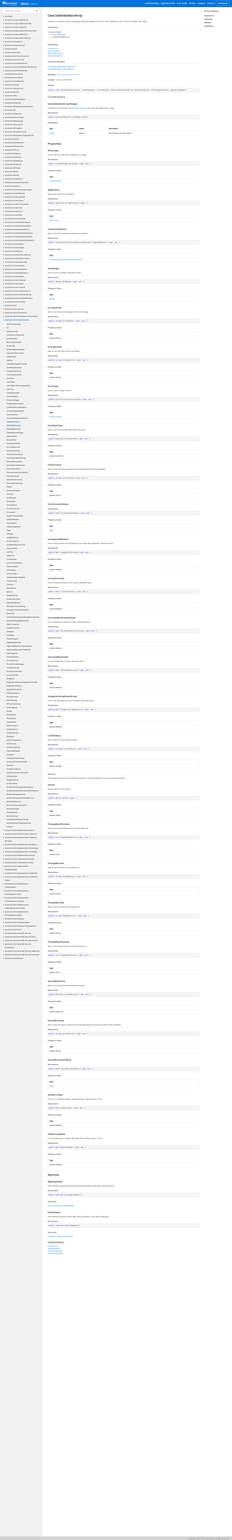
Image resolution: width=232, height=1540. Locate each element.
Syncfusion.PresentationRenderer (17, 182)
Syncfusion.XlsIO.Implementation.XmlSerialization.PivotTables (17, 906)
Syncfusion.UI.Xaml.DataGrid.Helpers (18, 226)
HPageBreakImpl (13, 537)
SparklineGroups (12, 733)
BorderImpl (11, 346)
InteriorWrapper (12, 566)
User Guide (182, 3)
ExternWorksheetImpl (14, 483)
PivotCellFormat (12, 660)
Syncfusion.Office (11, 96)
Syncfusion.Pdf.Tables (12, 168)
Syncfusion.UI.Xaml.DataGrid (15, 219)
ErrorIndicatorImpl (13, 447)
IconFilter (10, 552)
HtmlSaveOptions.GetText (16, 545)
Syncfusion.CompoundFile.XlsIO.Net (18, 38)
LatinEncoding (12, 581)
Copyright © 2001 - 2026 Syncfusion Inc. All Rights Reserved (208, 1539)
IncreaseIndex (12, 559)
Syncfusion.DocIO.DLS (13, 52)
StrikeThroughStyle (13, 747)
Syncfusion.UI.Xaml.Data (13, 215)
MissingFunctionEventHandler (17, 610)
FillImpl (9, 487)
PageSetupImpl (12, 653)
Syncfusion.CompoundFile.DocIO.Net (18, 23)
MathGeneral (11, 588)
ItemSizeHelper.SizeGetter (16, 577)
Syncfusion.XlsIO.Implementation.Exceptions (21, 844)
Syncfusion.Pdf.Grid (12, 139)
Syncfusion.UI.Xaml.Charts (14, 200)
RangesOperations (13, 693)
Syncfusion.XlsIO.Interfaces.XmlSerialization (20, 926)
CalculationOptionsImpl (15, 353)
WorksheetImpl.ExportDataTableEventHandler (18, 817)
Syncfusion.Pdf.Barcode (13, 114)
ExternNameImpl (13, 476)
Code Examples (152, 3)
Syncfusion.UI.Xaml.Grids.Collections (18, 255)
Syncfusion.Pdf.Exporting (14, 121)
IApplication (54, 220)
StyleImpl (10, 754)
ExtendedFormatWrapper (16, 465)
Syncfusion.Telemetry (12, 186)
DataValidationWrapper (15, 433)
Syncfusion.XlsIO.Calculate (14, 309)
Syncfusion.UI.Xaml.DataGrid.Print (17, 229)
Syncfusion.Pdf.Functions (14, 124)
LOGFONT (10, 584)
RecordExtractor (12, 697)
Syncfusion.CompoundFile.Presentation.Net (20, 31)
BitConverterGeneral (14, 342)
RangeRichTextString (14, 689)
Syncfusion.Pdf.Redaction (14, 161)
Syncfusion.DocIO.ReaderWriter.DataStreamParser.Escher (16, 72)
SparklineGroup (12, 729)
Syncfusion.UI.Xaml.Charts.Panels (17, 204)
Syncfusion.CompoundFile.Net (16, 27)
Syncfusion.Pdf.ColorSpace (14, 117)
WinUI (25, 3)
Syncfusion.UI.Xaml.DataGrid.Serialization (19, 240)
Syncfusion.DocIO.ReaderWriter (16, 63)
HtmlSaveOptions (13, 541)
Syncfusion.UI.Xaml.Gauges (14, 247)
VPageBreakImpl (12, 780)
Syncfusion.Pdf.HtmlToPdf (14, 143)
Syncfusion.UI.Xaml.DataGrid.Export (17, 222)
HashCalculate (12, 523)
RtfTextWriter (11, 715)
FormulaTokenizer (13, 508)
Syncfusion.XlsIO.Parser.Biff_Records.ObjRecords (22, 951)
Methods (207, 22)
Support (201, 3)
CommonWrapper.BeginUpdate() (61, 1205)
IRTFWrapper (11, 570)
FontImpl (10, 494)
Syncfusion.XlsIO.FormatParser (16, 313)
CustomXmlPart (12, 414)
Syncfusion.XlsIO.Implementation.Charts (19, 830)
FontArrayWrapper (13, 490)
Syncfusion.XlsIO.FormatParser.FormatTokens (21, 316)
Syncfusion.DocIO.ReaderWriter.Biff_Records (21, 67)
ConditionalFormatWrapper (16, 407)
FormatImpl (11, 501)
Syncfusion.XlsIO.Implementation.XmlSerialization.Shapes (17, 913)
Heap (8, 530)
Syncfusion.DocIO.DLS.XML (14, 60)
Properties (208, 19)
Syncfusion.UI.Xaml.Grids (14, 251)
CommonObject (12, 396)
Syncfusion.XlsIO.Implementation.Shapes (19, 859)
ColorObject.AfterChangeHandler (18, 385)
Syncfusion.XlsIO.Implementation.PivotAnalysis (22, 848)
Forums (210, 3)
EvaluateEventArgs (13, 451)
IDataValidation (54, 51)
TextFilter (10, 765)
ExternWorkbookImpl (14, 480)
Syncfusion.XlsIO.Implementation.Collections (21, 834)
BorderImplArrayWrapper (16, 349)
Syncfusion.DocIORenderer (14, 81)
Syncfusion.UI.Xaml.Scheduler (15, 280)
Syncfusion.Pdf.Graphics (13, 128)
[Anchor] (46, 96)
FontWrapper (11, 498)
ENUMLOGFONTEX (13, 443)
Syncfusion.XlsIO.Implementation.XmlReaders (21, 873)
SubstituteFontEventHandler (17, 762)
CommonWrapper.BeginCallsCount (62, 66)
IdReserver (10, 555)
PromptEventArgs (13, 668)
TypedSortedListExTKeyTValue (17, 773)
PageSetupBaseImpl (14, 642)
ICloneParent (53, 48)
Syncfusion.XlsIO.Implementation (17, 320)
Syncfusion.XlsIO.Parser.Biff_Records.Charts (20, 937)
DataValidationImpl (13, 429)
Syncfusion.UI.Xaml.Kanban (14, 266)
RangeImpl (10, 678)
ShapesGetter (11, 722)
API (8, 328)
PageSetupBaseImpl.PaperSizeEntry (19, 646)
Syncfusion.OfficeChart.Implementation (19, 106)
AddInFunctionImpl (14, 324)
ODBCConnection (13, 624)
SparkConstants (12, 725)
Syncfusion (9, 16)
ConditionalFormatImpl (15, 404)
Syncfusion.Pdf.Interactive (14, 146)
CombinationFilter (13, 393)
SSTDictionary (11, 744)
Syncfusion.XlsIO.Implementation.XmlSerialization (17, 885)
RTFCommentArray (13, 704)
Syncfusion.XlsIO (11, 305)
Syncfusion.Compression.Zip (15, 45)
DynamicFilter (11, 440)
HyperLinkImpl (12, 548)
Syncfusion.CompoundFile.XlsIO (16, 34)
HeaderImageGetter (14, 527)
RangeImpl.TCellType (14, 686)
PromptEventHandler (14, 671)
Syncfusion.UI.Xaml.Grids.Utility (16, 262)
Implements (208, 26)
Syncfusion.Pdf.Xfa (11, 171)
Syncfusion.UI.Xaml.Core (13, 211)
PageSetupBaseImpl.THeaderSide (18, 650)
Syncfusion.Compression (13, 42)
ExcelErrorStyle (55, 416)
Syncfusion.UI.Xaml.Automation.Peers (18, 190)
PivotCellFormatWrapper (15, 664)
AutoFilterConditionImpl (15, 335)
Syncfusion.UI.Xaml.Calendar (15, 197)
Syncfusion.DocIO (11, 49)
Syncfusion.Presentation (13, 179)
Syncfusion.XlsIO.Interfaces (14, 919)
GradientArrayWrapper (15, 516)
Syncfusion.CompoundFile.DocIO (16, 20)
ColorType (10, 389)
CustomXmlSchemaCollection (17, 418)
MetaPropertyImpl (13, 599)
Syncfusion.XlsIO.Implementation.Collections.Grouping (21, 839)
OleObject (10, 631)
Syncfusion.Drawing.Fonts (14, 88)
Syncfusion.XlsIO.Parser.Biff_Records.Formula (21, 940)
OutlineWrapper (12, 639)
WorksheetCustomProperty (16, 805)
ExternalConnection (14, 469)
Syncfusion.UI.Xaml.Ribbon (14, 276)
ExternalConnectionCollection (17, 472)
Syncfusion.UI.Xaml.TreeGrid (15, 287)
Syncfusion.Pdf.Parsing (13, 157)
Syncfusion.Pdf (10, 110)
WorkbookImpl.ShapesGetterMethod (20, 787)
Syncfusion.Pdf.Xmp (12, 175)
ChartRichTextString (14, 371)
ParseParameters (13, 657)
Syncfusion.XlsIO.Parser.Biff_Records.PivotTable (22, 955)
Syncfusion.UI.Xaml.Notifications (16, 273)
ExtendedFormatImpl (14, 461)
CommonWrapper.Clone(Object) (60, 69)
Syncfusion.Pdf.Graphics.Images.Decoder (19, 135)
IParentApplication (55, 53)
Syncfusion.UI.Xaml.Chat (13, 208)
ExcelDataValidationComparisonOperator (65, 259)
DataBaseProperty (13, 422)
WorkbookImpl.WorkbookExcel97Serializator (23, 791)
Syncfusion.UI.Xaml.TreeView (15, 302)
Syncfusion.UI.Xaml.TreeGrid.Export (17, 291)
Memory (10, 592)
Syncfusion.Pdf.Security (13, 164)
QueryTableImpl (12, 675)
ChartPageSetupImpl (14, 367)
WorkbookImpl (12, 783)
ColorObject (11, 382)
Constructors (209, 16)
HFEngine (10, 534)
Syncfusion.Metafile (12, 92)
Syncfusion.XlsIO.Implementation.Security (20, 855)
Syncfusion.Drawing (12, 85)
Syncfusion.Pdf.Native (12, 153)
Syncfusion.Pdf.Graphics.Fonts (15, 132)
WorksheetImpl (12, 812)
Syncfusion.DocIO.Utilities (14, 77)
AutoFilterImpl (12, 338)
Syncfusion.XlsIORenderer (14, 958)
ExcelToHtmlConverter (15, 454)
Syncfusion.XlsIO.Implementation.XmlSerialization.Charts (17, 892)
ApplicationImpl (12, 331)
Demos (192, 3)
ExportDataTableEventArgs (16, 458)
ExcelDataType (55, 181)
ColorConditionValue (14, 375)
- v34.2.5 (34, 4)
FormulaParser (12, 505)
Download (222, 3)
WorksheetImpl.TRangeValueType (19, 823)
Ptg (50, 530)
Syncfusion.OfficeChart (13, 103)
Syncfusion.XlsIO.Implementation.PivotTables (21, 852)
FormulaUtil (11, 512)
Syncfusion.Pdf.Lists (12, 150)
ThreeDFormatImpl (13, 769)
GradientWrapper (13, 519)
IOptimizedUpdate (55, 56)
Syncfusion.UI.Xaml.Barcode (15, 193)
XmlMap (10, 827)
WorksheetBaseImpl (14, 801)
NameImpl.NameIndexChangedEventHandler (23, 617)
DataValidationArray (14, 425)
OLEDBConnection (13, 628)
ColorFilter (10, 378)
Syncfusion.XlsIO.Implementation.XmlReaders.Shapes (21, 878)
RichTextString (12, 700)
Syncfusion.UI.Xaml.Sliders (14, 284)
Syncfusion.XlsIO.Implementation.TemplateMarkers (17, 868)
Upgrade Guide (168, 3)
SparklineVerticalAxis (14, 740)
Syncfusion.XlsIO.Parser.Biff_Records (18, 933)
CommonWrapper (13, 400)
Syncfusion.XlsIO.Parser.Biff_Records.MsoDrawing (18, 945)
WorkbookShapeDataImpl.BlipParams (20, 798)
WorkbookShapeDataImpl (16, 794)
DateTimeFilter (12, 436)
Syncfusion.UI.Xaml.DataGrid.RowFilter (18, 237)
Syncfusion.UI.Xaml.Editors (14, 244)
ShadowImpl (11, 718)
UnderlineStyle (12, 776)
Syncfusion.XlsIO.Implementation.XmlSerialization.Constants (17, 899)
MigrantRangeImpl (13, 603)
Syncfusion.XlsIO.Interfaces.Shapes (17, 922)
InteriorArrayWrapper (14, 563)
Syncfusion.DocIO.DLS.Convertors (17, 56)
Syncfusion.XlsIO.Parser (13, 929)
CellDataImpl (11, 357)
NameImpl (10, 613)
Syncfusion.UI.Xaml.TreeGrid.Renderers (19, 298)
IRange (52, 133)
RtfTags (9, 711)
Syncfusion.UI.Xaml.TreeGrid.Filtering (18, 294)
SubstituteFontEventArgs (16, 758)
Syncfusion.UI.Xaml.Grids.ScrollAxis (17, 258)
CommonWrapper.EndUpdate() (60, 1236)
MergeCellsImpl (12, 595)
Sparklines (10, 736)
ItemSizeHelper (12, 574)
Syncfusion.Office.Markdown (15, 99)
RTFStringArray (12, 707)
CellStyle (10, 360)
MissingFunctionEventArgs (16, 606)
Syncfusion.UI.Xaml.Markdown (16, 269)
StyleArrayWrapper (13, 751)
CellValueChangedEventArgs (17, 364)
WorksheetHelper (13, 809)
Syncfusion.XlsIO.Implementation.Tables (19, 862)
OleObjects (10, 635)
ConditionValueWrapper (15, 411)
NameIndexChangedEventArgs (18, 621)
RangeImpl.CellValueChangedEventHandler (22, 682)
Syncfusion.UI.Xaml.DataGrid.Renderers (19, 233)
